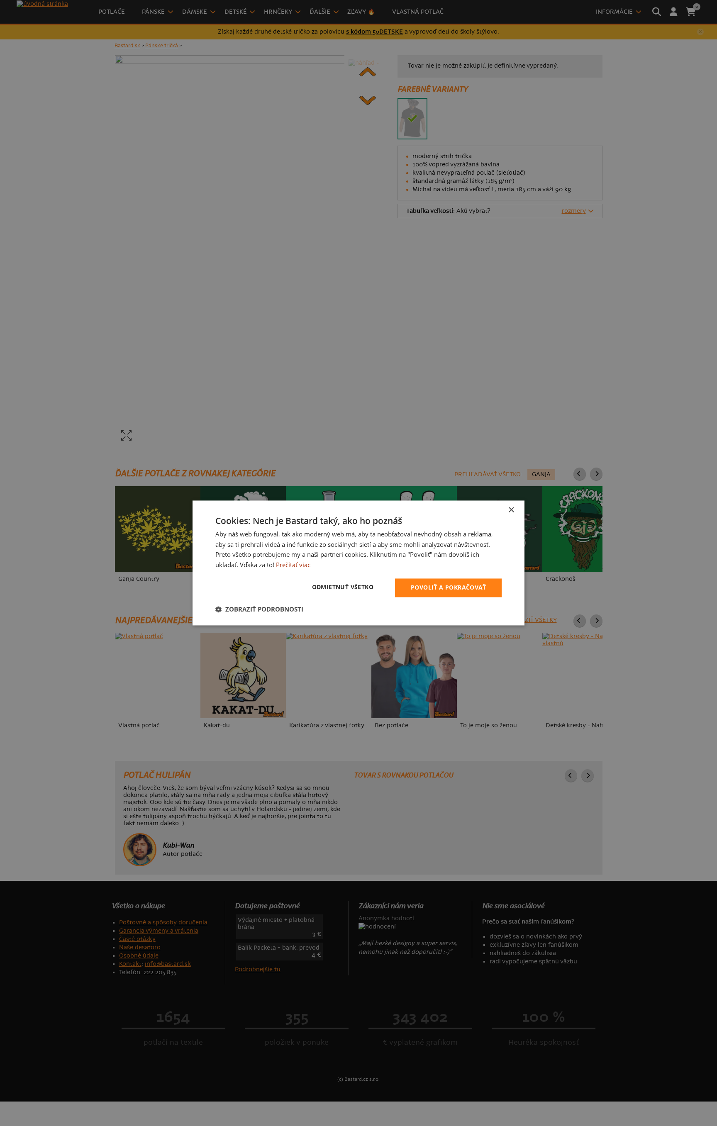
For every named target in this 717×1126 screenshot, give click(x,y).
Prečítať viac (293, 565)
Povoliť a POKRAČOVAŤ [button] (448, 588)
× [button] (511, 510)
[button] (259, 609)
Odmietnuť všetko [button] (342, 587)
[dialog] (358, 562)
